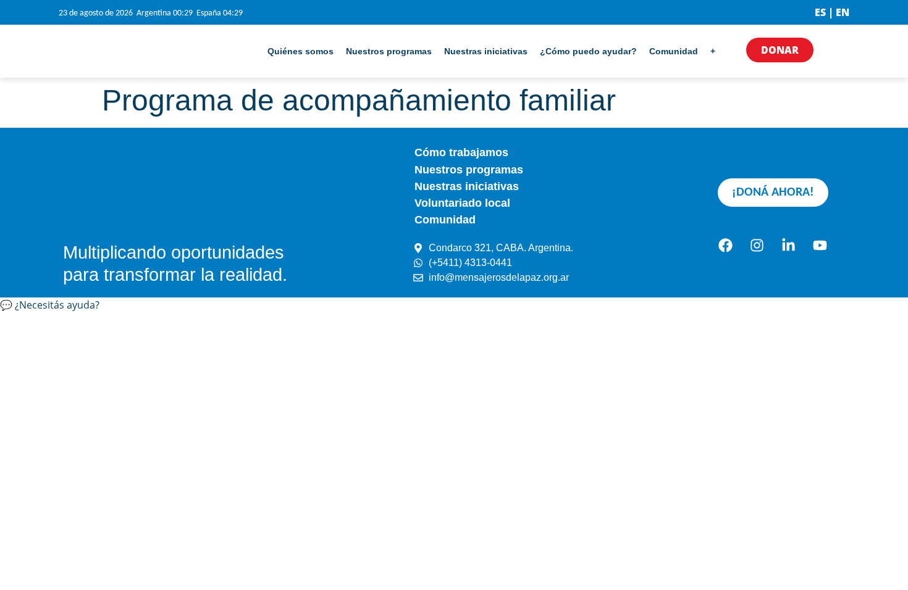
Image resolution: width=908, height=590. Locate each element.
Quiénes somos (300, 51)
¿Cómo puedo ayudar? (588, 51)
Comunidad (673, 51)
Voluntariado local (462, 203)
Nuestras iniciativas (486, 51)
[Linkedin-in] (789, 245)
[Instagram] (757, 245)
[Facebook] (726, 245)
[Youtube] (820, 245)
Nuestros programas (389, 51)
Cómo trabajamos (461, 152)
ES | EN (832, 12)
